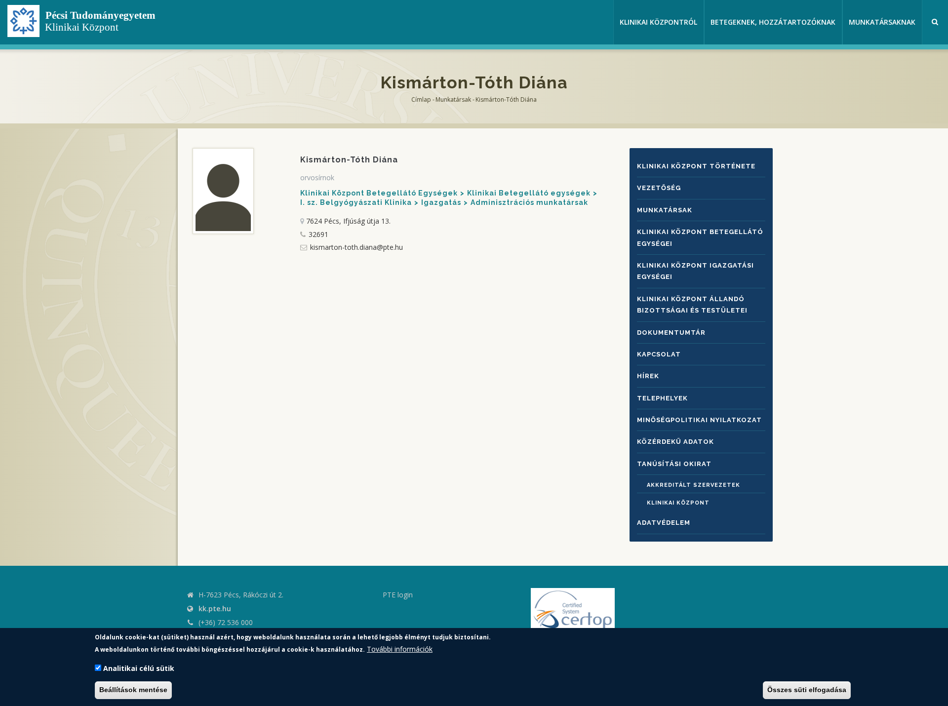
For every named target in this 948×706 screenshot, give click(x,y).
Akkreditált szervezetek (693, 485)
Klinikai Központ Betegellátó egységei (700, 237)
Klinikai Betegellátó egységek (529, 193)
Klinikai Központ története (696, 166)
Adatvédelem (663, 522)
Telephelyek (662, 398)
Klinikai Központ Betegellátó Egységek (379, 193)
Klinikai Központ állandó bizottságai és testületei (692, 304)
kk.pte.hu (214, 608)
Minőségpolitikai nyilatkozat (699, 420)
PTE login (398, 594)
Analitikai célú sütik (138, 668)
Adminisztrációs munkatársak (529, 202)
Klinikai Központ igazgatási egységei (695, 271)
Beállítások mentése (133, 690)
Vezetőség (659, 188)
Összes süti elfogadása (806, 690)
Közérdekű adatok (675, 441)
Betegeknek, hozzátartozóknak (773, 22)
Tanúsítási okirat (674, 464)
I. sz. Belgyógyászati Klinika (356, 202)
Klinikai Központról (658, 22)
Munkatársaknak (882, 22)
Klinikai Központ (678, 503)
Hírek (648, 376)
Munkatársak (453, 99)
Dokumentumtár (671, 332)
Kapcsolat (659, 354)
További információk (400, 649)
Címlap (421, 99)
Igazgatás (441, 202)
